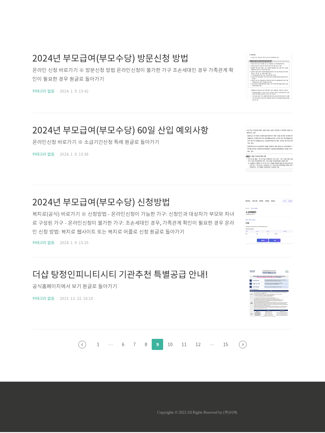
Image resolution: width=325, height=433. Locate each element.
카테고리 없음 (43, 91)
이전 (82, 344)
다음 (243, 344)
